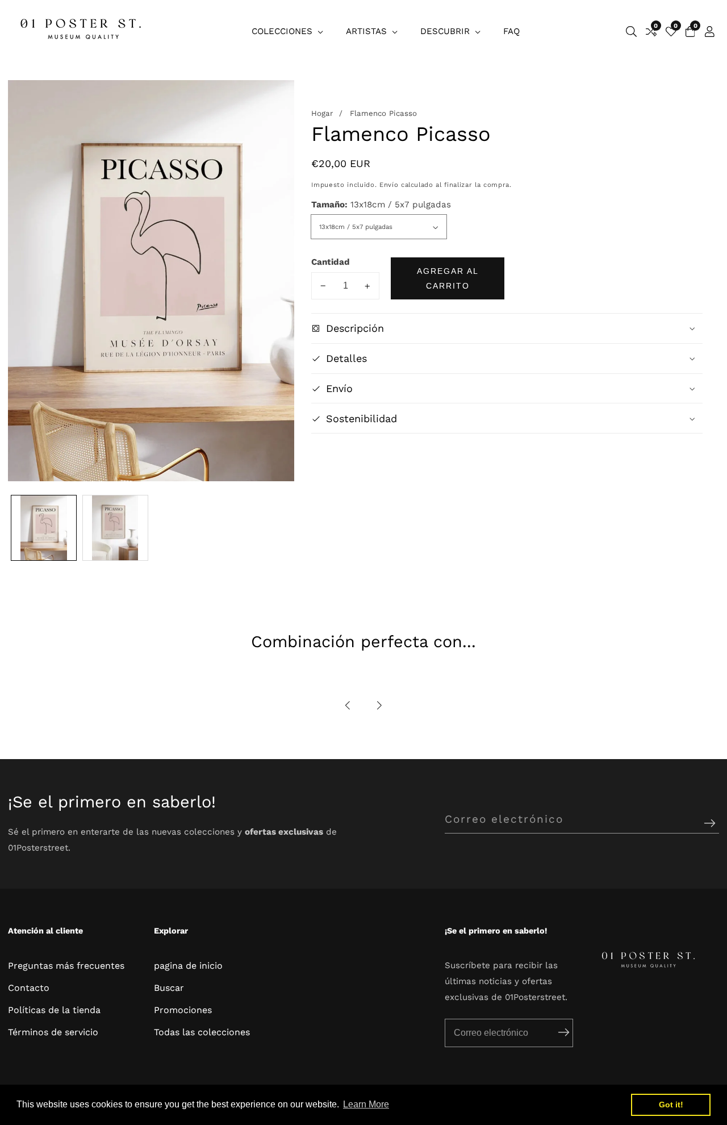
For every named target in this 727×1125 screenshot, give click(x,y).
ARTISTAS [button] (368, 31)
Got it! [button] (671, 1104)
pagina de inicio (188, 965)
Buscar (169, 987)
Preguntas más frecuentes (66, 965)
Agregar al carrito (448, 278)
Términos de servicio (53, 1032)
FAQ (511, 31)
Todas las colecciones (202, 1032)
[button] (348, 705)
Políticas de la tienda (54, 1010)
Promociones (183, 1010)
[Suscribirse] (709, 823)
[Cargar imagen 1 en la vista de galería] (44, 528)
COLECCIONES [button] (283, 31)
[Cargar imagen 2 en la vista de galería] (115, 528)
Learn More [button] (366, 1104)
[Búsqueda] (631, 31)
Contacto (28, 987)
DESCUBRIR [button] (446, 31)
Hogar (322, 114)
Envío (388, 185)
